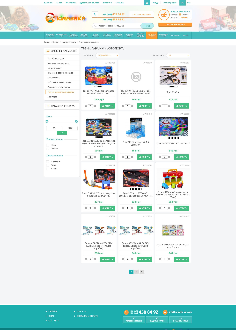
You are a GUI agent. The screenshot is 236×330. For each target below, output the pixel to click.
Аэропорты (55, 161)
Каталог (56, 42)
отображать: (158, 55)
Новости (81, 311)
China (53, 145)
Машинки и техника (69, 42)
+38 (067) (114, 14)
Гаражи (54, 169)
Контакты (53, 321)
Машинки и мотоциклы (58, 63)
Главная (47, 42)
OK (62, 133)
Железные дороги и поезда (60, 73)
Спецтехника (53, 77)
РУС (182, 3)
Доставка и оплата (87, 316)
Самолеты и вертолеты (59, 87)
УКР (188, 3)
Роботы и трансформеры (59, 82)
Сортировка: (88, 55)
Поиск (147, 26)
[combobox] (107, 55)
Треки (53, 165)
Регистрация (170, 3)
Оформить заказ (175, 24)
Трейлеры (52, 97)
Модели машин (55, 68)
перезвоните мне (134, 321)
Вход (155, 3)
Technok (54, 149)
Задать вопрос (157, 321)
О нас (51, 316)
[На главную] (66, 18)
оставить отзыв (180, 321)
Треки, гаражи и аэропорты (89, 42)
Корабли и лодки (56, 58)
